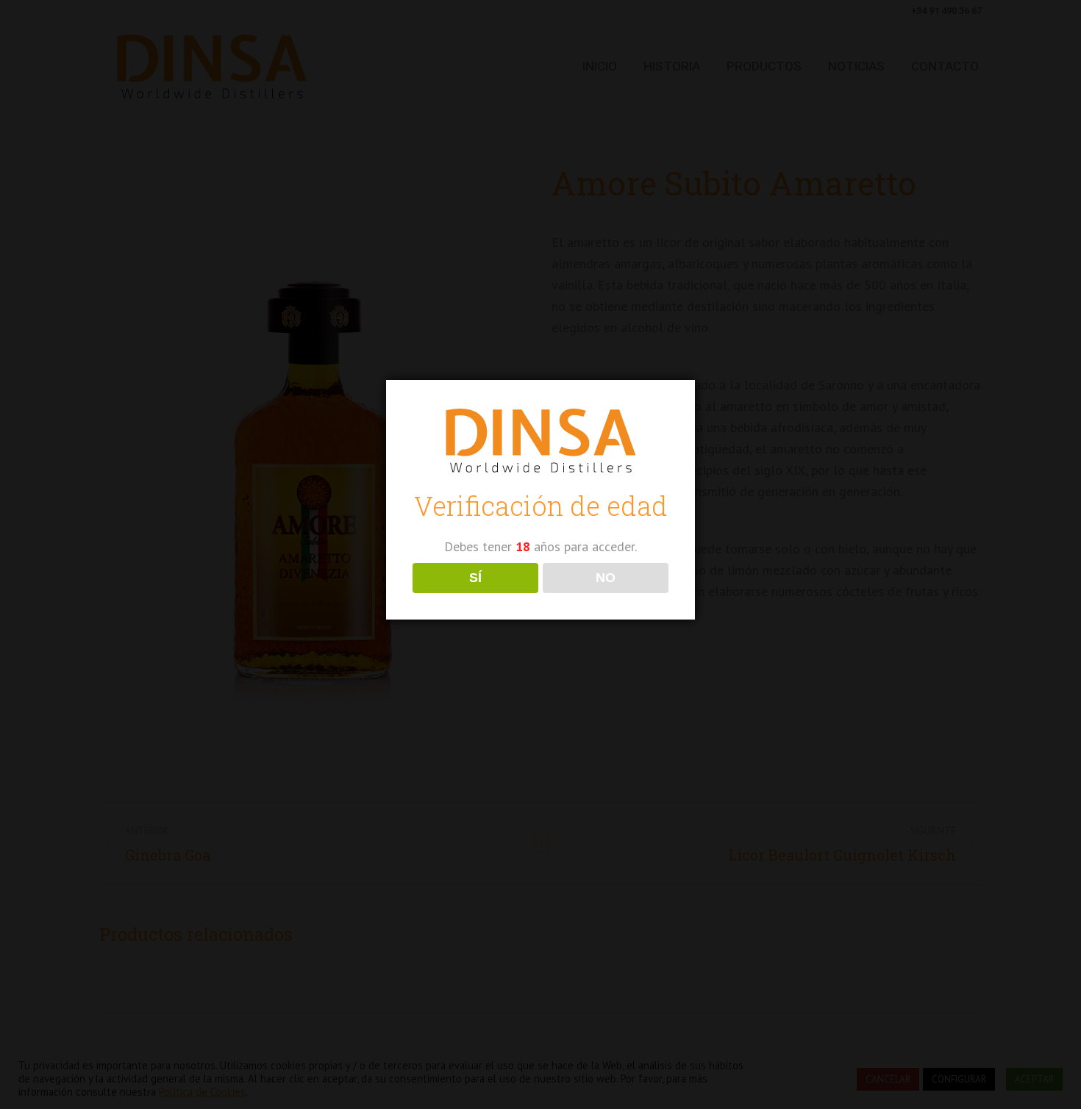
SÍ (475, 577)
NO (606, 577)
